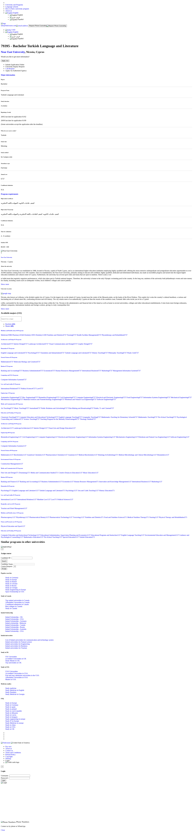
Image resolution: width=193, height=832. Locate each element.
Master (9, 326)
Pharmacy (18, 335)
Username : (5, 776)
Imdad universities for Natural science (18, 642)
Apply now (5, 61)
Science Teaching (32, 419)
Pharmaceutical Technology (61, 517)
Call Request (9, 69)
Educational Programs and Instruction (106, 535)
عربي (18, 17)
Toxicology (79, 517)
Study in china (10, 725)
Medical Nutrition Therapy (138, 517)
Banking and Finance (10, 482)
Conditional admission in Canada (17, 604)
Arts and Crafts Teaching (88, 490)
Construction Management (12, 464)
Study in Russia (10, 586)
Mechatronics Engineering (12, 399)
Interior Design (21, 344)
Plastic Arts (133, 353)
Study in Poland (11, 582)
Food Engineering (135, 397)
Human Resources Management (69, 371)
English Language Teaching (70, 417)
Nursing (72, 335)
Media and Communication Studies (45, 473)
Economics (50, 371)
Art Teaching (7, 408)
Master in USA (10, 679)
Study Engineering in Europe (15, 590)
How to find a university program (17, 9)
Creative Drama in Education (71, 473)
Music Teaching (21, 408)
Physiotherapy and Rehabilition (114, 335)
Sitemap (8, 759)
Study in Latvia (10, 715)
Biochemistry (20, 455)
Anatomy (73, 455)
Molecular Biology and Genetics (27, 362)
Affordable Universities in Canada (17, 602)
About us (8, 11)
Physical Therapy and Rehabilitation (173, 517)
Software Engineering (106, 399)
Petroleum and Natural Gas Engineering (81, 399)
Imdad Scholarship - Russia (15, 627)
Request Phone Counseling (38, 26)
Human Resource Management (86, 482)
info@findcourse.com (8, 26)
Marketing (107, 371)
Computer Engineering (86, 397)
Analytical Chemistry (36, 455)
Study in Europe (11, 580)
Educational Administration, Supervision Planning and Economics (65, 535)
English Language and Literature (14, 353)
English (15, 13)
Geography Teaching (91, 417)
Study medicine (10, 688)
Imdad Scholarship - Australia (15, 629)
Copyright (9, 757)
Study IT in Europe (12, 721)
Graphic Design (85, 344)
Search (4, 561)
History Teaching (100, 353)
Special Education (71, 537)
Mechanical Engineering (181, 397)
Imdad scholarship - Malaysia (15, 623)
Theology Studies (88, 419)
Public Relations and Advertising (54, 408)
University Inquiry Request (14, 67)
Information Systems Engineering (157, 397)
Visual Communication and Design (63, 344)
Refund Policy (10, 755)
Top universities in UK (13, 663)
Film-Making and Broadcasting (81, 408)
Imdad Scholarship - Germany (16, 621)
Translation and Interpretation (52, 353)
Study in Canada (11, 608)
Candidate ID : (6, 558)
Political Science (28, 388)
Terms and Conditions (13, 753)
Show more (5, 284)
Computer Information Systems (13, 380)
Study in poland (11, 709)
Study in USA (10, 727)
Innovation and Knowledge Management (115, 482)
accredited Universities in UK (15, 659)
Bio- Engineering (30, 397)
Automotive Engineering (11, 397)
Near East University (13, 52)
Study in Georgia (11, 588)
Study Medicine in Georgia (14, 694)
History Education (107, 490)
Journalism (35, 408)
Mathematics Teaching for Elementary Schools (119, 417)
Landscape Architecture (38, 344)
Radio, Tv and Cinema (104, 408)
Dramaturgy (25, 473)
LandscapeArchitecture (24, 428)
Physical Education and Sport (13, 526)
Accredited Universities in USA (16, 673)
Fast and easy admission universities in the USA (22, 675)
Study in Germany (11, 578)
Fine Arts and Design (10, 473)
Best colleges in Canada (13, 606)
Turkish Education (87, 537)
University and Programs (14, 5)
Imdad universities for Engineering (17, 644)
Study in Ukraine (11, 584)
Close (3, 830)
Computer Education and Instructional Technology (20, 535)
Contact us (9, 750)
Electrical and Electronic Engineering (111, 397)
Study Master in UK (12, 661)
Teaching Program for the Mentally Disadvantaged (60, 419)
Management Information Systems (127, 371)
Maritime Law (44, 499)
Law (39, 388)
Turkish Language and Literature (78, 353)
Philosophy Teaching (117, 353)
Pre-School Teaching (167, 417)
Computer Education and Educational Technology (39, 417)
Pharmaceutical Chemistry (57, 455)
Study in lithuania (11, 713)
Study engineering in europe (15, 719)
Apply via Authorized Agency (16, 71)
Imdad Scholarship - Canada (15, 625)
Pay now (8, 746)
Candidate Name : (7, 564)
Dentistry (30, 335)
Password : (5, 778)
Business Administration (33, 371)
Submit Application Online (14, 65)
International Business (92, 371)
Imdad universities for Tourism (16, 648)
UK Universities (11, 657)
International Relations (11, 388)
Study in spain (10, 707)
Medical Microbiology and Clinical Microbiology (138, 455)
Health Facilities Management (89, 335)
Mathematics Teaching (148, 417)
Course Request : (7, 566)
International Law (9, 499)
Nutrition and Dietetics (57, 335)
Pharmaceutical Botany (39, 517)
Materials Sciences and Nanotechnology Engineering (44, 399)
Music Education (90, 473)
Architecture (7, 344)
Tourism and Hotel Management (14, 508)
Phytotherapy (22, 517)
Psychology (34, 353)
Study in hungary (11, 717)
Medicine (6, 335)
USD (13, 30)
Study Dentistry (10, 692)
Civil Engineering (68, 397)
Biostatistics (163, 455)
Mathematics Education (34, 537)
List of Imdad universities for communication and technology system (29, 640)
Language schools (11, 7)
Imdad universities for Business (16, 646)
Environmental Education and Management (162, 535)
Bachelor (10, 324)
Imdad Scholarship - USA (14, 619)
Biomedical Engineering (49, 397)
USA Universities (11, 671)
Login (3, 780)
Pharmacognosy (8, 517)
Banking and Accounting (12, 371)
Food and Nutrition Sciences (115, 517)
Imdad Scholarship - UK (14, 617)
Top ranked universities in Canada (17, 600)
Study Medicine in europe (14, 723)
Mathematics (7, 362)
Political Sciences (65, 499)
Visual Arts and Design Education (62, 428)
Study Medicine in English (14, 690)
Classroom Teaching (10, 417)
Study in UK (9, 729)
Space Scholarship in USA (14, 592)
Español (20, 19)
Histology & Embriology (108, 455)
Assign (4, 569)
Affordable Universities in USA (16, 677)
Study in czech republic (13, 711)
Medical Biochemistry (88, 455)
